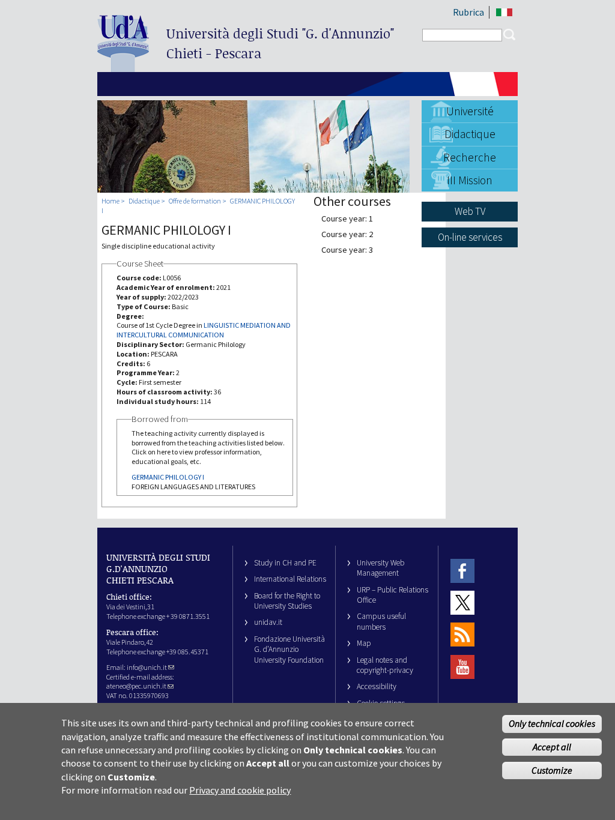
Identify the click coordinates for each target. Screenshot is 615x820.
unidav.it (268, 622)
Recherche (469, 157)
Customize (552, 770)
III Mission (469, 180)
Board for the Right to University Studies (287, 601)
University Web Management (380, 568)
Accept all (552, 747)
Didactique (469, 134)
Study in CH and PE (285, 563)
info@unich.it (147, 667)
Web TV (470, 211)
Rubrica (468, 12)
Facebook (462, 570)
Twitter (462, 602)
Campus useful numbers (381, 621)
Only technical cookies (552, 723)
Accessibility (376, 686)
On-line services (470, 237)
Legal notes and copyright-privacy (385, 665)
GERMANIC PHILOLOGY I (168, 476)
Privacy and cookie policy (240, 790)
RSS (462, 635)
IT (504, 12)
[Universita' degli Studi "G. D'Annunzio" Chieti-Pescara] (123, 66)
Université (470, 111)
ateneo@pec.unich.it (136, 685)
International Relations (290, 579)
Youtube (462, 667)
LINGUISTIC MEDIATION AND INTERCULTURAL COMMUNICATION (204, 330)
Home (110, 200)
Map (364, 643)
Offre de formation (195, 200)
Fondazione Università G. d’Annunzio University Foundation (289, 649)
